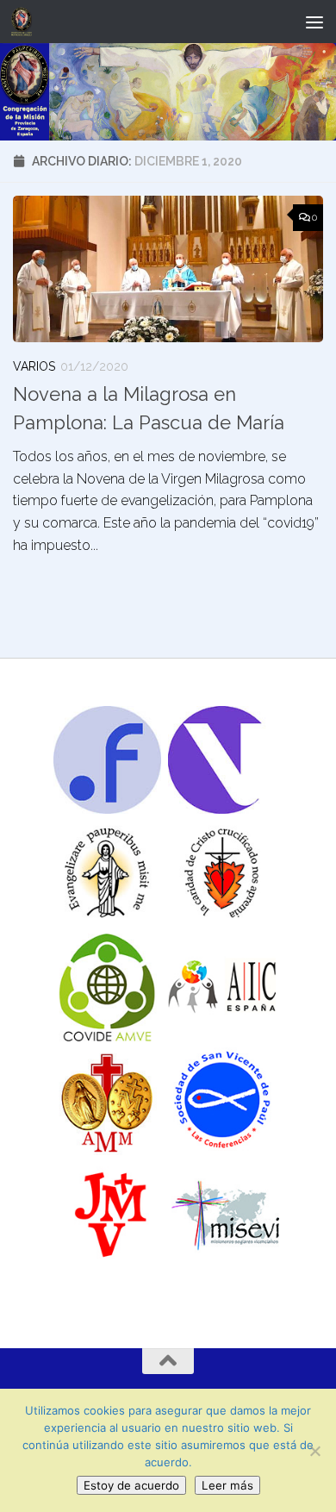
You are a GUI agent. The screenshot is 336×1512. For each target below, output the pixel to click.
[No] (314, 1450)
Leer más (227, 1485)
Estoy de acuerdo (131, 1485)
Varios (34, 366)
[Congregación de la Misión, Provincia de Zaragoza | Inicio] (25, 21)
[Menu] (314, 21)
